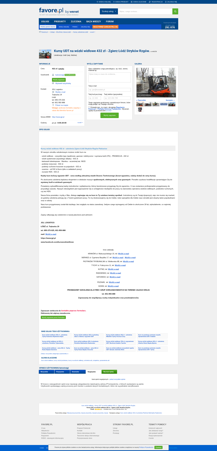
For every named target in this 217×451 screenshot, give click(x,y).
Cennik (151, 438)
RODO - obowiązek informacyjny (52, 438)
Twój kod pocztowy (95, 94)
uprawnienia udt (104, 360)
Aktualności (45, 431)
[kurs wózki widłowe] (140, 104)
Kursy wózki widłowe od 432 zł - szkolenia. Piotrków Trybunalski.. (53, 342)
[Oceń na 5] (101, 409)
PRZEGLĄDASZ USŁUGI (48, 27)
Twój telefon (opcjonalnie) (113, 94)
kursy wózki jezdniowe (61, 360)
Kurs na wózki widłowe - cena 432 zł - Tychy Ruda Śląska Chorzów (86, 348)
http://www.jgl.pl (58, 117)
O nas (43, 428)
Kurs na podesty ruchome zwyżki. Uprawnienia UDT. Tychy (149, 348)
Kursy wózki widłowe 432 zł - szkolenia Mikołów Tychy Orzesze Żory (119, 335)
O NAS (42, 448)
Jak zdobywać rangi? (156, 431)
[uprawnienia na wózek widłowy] (148, 104)
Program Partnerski (83, 428)
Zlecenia (116, 431)
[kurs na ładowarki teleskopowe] (140, 109)
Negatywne (92, 372)
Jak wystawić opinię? (156, 433)
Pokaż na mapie (61, 105)
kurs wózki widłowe (47, 360)
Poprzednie (142, 100)
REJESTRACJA (157, 2)
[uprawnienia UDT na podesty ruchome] (172, 104)
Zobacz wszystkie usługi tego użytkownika (54, 353)
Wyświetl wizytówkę (63, 83)
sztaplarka (96, 360)
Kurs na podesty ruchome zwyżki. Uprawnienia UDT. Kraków (149, 335)
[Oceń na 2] (97, 409)
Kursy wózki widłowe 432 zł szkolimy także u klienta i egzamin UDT (86, 335)
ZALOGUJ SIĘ (172, 2)
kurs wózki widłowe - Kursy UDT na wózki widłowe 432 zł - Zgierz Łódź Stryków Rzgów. (108, 405)
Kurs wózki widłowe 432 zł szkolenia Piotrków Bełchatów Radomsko (86, 342)
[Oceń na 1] (95, 409)
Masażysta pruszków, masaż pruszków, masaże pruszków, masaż (87, 413)
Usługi (115, 428)
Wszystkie (44, 372)
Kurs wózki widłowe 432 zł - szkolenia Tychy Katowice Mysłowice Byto (54, 335)
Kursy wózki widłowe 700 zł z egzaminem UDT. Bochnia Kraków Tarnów (120, 342)
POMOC (74, 27)
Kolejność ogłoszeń (155, 428)
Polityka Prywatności (48, 433)
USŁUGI (45, 21)
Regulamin (45, 436)
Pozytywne (60, 372)
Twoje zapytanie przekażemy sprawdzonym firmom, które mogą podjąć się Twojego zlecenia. (109, 103)
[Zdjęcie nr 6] (164, 104)
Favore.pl (59, 11)
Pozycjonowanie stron (84, 438)
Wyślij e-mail (60, 92)
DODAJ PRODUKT (121, 2)
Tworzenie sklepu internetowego (88, 436)
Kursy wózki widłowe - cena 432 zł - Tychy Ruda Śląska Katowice (56, 348)
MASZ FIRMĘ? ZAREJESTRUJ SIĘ (105, 27)
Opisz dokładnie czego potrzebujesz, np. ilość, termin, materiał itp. (108, 69)
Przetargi (116, 433)
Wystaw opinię (108, 372)
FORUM (110, 21)
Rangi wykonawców (155, 436)
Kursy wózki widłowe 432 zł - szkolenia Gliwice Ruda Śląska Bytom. (151, 342)
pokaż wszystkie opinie (117, 379)
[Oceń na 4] (100, 409)
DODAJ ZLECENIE (139, 2)
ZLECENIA (76, 21)
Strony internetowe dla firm (86, 433)
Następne (169, 100)
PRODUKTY (60, 21)
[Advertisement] (100, 43)
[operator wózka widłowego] (156, 104)
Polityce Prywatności (146, 447)
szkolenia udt (88, 360)
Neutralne (75, 372)
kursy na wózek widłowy (75, 360)
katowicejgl (59, 75)
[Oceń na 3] (98, 409)
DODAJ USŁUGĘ (105, 2)
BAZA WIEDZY (93, 21)
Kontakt (79, 431)
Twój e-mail (92, 86)
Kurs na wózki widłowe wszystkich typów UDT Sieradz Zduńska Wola (120, 348)
